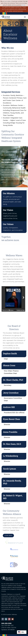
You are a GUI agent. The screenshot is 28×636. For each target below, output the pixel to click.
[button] (25, 17)
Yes (22, 5)
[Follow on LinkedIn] (6, 619)
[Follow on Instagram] (9, 619)
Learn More (8, 535)
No (24, 5)
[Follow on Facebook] (2, 619)
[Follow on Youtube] (12, 619)
